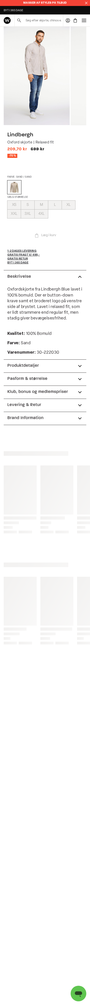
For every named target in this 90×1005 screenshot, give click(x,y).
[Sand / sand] (14, 187)
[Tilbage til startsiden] (7, 20)
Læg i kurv (48, 235)
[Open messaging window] (78, 993)
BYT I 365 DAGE (13, 10)
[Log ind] (68, 20)
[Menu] (84, 20)
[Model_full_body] (37, 76)
